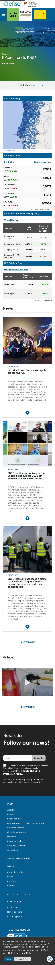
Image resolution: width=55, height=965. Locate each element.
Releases (11, 881)
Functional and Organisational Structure (26, 823)
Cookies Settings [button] (22, 959)
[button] (49, 43)
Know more (8, 63)
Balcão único (13, 14)
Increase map (9, 150)
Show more (27, 642)
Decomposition (42, 162)
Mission (10, 814)
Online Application (15, 917)
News (10, 877)
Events (10, 886)
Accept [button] (8, 959)
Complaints (12, 850)
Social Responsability (17, 846)
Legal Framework (15, 819)
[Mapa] (27, 125)
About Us (11, 810)
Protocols (11, 837)
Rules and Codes (15, 841)
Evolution (9, 162)
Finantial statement (16, 832)
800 (10, 936)
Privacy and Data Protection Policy (20, 894)
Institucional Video (15, 872)
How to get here (14, 912)
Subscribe (39, 758)
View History (11, 220)
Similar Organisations (18, 858)
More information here (16, 269)
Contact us (12, 908)
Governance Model (16, 828)
